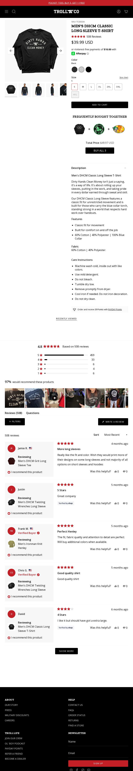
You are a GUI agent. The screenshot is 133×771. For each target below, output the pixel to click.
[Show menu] (6, 11)
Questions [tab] (32, 413)
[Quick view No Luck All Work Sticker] (99, 129)
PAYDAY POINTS (14, 748)
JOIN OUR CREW (13, 738)
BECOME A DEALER (15, 758)
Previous (11, 50)
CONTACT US (75, 704)
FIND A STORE (76, 725)
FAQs (71, 710)
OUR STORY (11, 704)
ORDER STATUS (76, 715)
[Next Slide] (125, 398)
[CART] (126, 11)
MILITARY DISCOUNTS (17, 715)
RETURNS (73, 720)
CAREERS (10, 720)
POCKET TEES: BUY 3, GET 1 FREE (66, 3)
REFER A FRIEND (14, 753)
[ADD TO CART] (99, 150)
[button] (86, 36)
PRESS (8, 710)
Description (78, 168)
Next (60, 50)
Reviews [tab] (13, 413)
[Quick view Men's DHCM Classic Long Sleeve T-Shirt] (79, 129)
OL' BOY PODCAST (15, 743)
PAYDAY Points (115, 309)
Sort (97, 435)
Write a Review (116, 422)
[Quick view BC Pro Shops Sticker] (118, 129)
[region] (66, 398)
